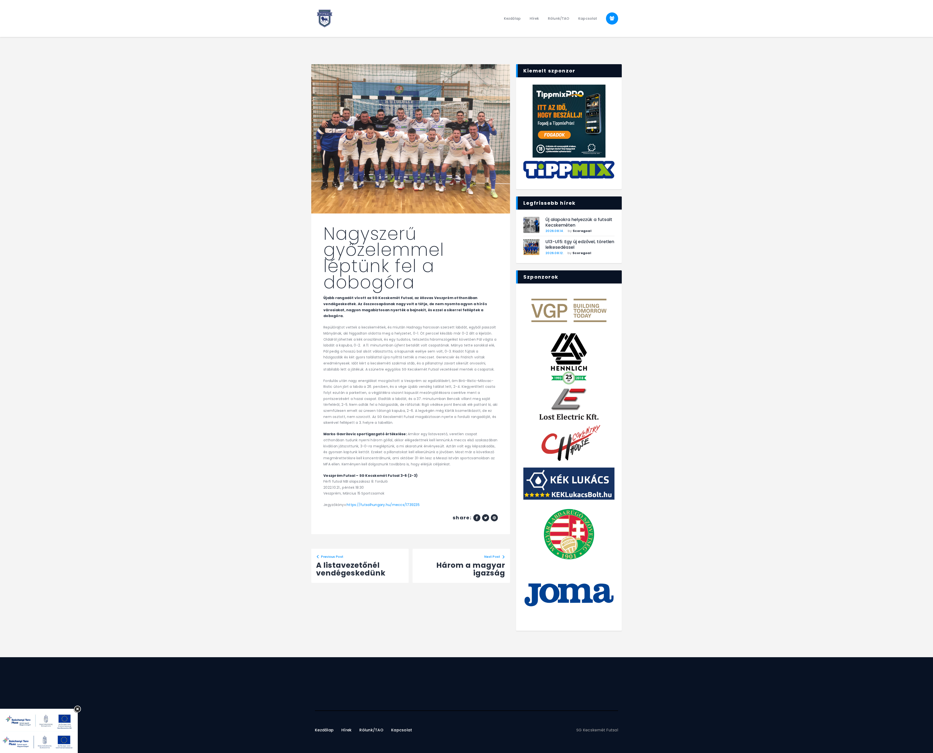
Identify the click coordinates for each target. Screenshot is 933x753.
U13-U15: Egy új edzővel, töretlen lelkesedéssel (579, 244)
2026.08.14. (554, 231)
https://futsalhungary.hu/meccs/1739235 (383, 504)
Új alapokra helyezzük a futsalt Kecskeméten (578, 222)
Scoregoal (582, 231)
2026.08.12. (554, 253)
